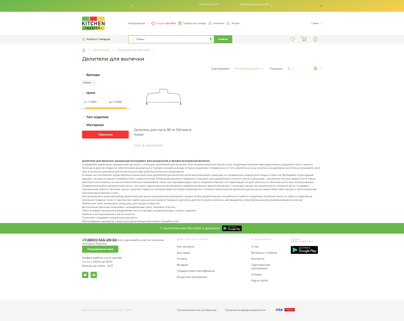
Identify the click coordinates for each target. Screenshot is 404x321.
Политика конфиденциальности (245, 310)
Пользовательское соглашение (197, 310)
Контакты (257, 258)
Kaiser (88, 82)
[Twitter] (85, 275)
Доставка (183, 252)
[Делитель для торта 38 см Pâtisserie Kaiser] (163, 98)
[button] (132, 6)
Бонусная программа (192, 277)
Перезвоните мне (100, 249)
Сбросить (105, 134)
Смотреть (247, 4)
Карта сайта (259, 280)
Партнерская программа (260, 266)
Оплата (182, 258)
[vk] (94, 275)
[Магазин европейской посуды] (86, 50)
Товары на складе (194, 23)
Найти (223, 39)
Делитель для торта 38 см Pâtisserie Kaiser (163, 132)
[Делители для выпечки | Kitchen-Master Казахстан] (105, 23)
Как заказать (185, 246)
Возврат (182, 264)
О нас (255, 246)
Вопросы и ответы (264, 252)
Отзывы (256, 274)
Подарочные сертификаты (196, 270)
